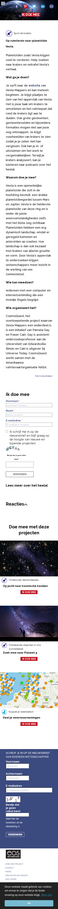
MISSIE (8, 871)
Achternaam (14, 773)
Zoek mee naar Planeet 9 (20, 652)
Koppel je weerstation (21, 711)
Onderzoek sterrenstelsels (24, 580)
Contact (9, 868)
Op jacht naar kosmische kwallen (25, 586)
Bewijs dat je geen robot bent (16, 457)
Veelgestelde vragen (16, 875)
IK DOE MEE (30, 15)
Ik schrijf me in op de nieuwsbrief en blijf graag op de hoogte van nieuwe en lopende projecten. (29, 437)
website (34, 85)
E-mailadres (14, 420)
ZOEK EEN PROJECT (14, 864)
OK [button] (29, 903)
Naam (10, 411)
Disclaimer (10, 879)
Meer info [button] (46, 895)
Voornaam (13, 401)
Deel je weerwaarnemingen (21, 717)
